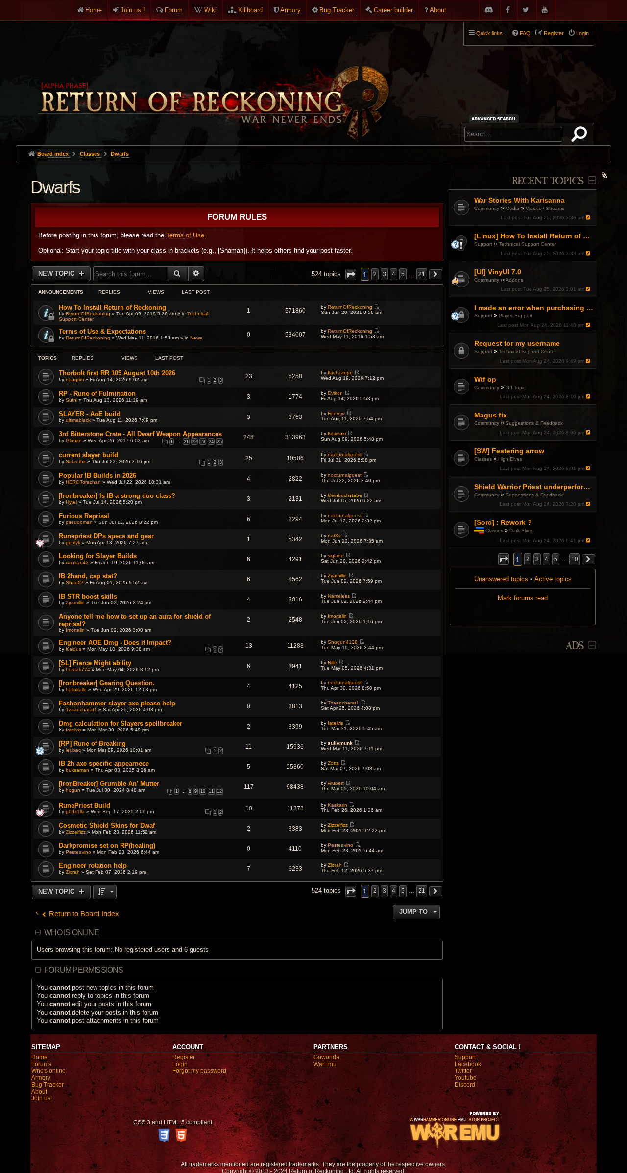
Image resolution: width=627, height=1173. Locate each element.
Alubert (336, 783)
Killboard (250, 10)
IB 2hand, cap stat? (88, 576)
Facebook (468, 1064)
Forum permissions (83, 970)
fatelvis (73, 729)
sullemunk (340, 743)
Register (183, 1057)
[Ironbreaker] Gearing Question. (107, 683)
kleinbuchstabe (345, 495)
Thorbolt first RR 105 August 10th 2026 (117, 373)
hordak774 (78, 669)
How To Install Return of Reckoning (112, 307)
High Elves (510, 459)
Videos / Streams (545, 208)
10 (202, 791)
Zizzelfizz (76, 831)
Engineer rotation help (93, 865)
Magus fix (490, 415)
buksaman (77, 770)
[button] (503, 559)
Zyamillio (337, 575)
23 (202, 441)
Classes (483, 459)
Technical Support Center (527, 244)
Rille (332, 662)
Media (512, 208)
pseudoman (79, 522)
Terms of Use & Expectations (102, 331)
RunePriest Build (84, 805)
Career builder (393, 10)
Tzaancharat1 (81, 709)
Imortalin (75, 630)
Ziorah (73, 872)
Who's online (48, 1071)
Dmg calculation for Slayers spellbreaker (120, 723)
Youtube (466, 1077)
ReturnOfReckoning (88, 313)
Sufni (71, 400)
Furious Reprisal (84, 516)
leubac (73, 750)
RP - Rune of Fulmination (97, 393)
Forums (41, 1064)
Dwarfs (55, 187)
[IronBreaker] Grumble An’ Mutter (109, 783)
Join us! (41, 1098)
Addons (514, 280)
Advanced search (495, 118)
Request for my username (517, 343)
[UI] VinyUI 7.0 (497, 272)
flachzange (340, 372)
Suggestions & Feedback (534, 423)
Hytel (71, 502)
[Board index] (213, 79)
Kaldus (73, 649)
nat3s (334, 535)
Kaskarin (337, 805)
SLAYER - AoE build (90, 413)
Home (93, 10)
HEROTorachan (83, 482)
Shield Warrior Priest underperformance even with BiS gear (534, 487)
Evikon (335, 393)
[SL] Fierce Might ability (95, 663)
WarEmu (325, 1064)
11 (211, 791)
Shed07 (75, 582)
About (438, 10)
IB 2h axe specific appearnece (104, 763)
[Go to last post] (589, 217)
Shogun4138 (343, 642)
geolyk (73, 542)
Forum (174, 10)
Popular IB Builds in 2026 (97, 475)
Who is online (71, 932)
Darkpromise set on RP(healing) (107, 845)
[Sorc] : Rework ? (503, 522)
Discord (465, 1084)
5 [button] (555, 559)
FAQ (525, 33)
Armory (290, 10)
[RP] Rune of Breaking (92, 743)
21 (186, 441)
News (196, 337)
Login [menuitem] (582, 33)
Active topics (553, 579)
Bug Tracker (336, 10)
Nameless (339, 596)
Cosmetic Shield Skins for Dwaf (107, 825)
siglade (336, 555)
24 (211, 441)
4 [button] (546, 559)
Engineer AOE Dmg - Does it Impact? (115, 642)
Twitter (463, 1071)
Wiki (210, 10)
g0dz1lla (75, 811)
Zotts (333, 763)
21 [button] (421, 274)
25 (219, 441)
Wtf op (485, 379)
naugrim (75, 379)
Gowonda (326, 1057)
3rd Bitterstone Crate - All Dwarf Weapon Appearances (140, 434)
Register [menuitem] (554, 33)
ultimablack (78, 420)
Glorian (74, 440)
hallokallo (76, 689)
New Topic (57, 273)
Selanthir (76, 461)
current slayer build (88, 455)
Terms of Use (185, 235)
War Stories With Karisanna (519, 200)
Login (180, 1064)
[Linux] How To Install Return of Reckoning (534, 236)
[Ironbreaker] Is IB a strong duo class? (117, 495)
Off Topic (516, 387)
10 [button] (574, 559)
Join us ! (133, 10)
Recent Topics (548, 181)
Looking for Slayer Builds (98, 556)
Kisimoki (337, 433)
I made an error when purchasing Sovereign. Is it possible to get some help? (534, 308)
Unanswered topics (501, 579)
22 (194, 441)
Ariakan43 (77, 562)
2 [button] (528, 559)
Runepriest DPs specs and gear (106, 536)
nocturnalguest (345, 454)
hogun (73, 790)
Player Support (515, 315)
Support (483, 244)
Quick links (489, 33)
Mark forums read (523, 597)
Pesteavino (78, 852)
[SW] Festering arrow (509, 451)
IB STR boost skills (88, 596)
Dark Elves (521, 530)
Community (486, 208)
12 (219, 791)
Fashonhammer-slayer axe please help (117, 703)
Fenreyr (336, 413)
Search (581, 136)
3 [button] (537, 559)
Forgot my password (199, 1071)
